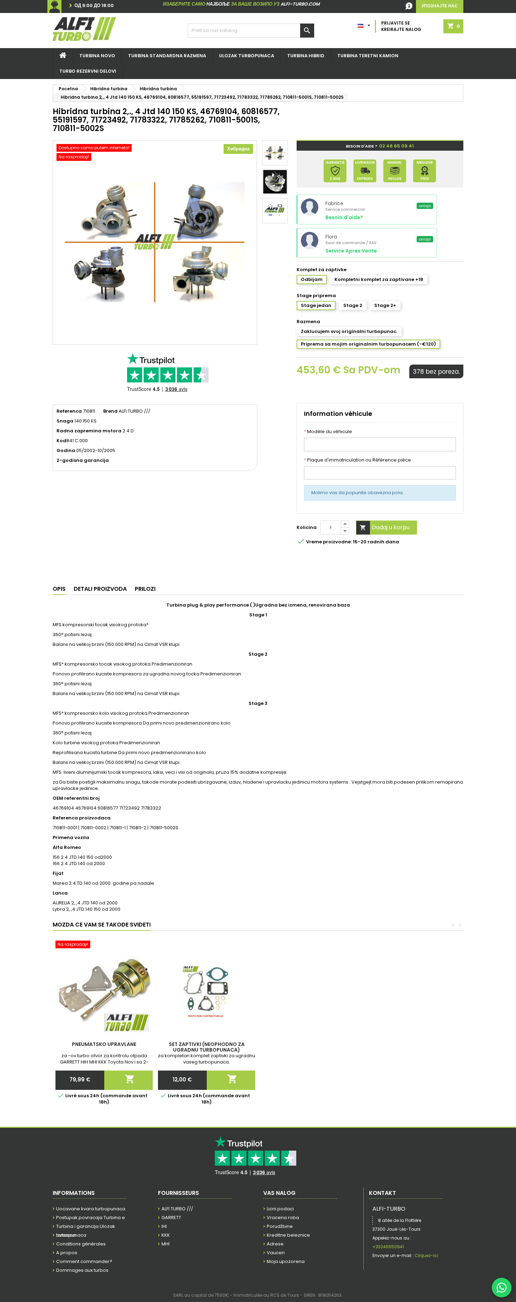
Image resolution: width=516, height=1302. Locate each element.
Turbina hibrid (305, 55)
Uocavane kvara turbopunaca (90, 1208)
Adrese (275, 1244)
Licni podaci (280, 1208)
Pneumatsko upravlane (104, 1044)
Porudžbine (280, 1226)
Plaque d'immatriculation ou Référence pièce (357, 460)
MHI (165, 1244)
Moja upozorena (286, 1261)
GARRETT (171, 1217)
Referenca (69, 411)
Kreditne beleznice (288, 1235)
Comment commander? (84, 1261)
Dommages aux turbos (82, 1270)
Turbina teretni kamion (367, 55)
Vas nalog (279, 1193)
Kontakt (382, 1193)
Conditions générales (81, 1244)
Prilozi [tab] (145, 589)
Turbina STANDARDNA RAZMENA (167, 55)
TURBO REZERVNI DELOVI (87, 71)
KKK (165, 1235)
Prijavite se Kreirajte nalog (401, 26)
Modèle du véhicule (328, 431)
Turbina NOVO (97, 55)
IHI (164, 1226)
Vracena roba (283, 1217)
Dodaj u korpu (385, 527)
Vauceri (276, 1252)
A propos (66, 1252)
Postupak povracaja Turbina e (90, 1217)
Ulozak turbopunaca (246, 55)
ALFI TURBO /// (177, 1208)
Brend (110, 411)
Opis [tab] (59, 589)
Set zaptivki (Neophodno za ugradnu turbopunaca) (207, 1047)
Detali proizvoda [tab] (100, 589)
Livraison (66, 1235)
